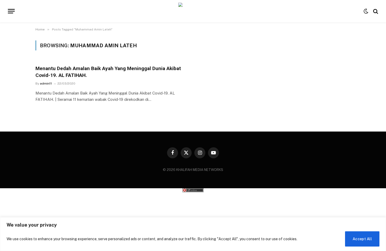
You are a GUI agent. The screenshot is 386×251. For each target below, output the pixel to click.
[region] (193, 234)
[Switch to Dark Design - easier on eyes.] (366, 11)
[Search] (375, 11)
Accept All (362, 239)
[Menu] (11, 11)
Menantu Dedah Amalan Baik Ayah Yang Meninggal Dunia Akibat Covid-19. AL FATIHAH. (108, 71)
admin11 (46, 83)
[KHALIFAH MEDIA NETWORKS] (193, 11)
